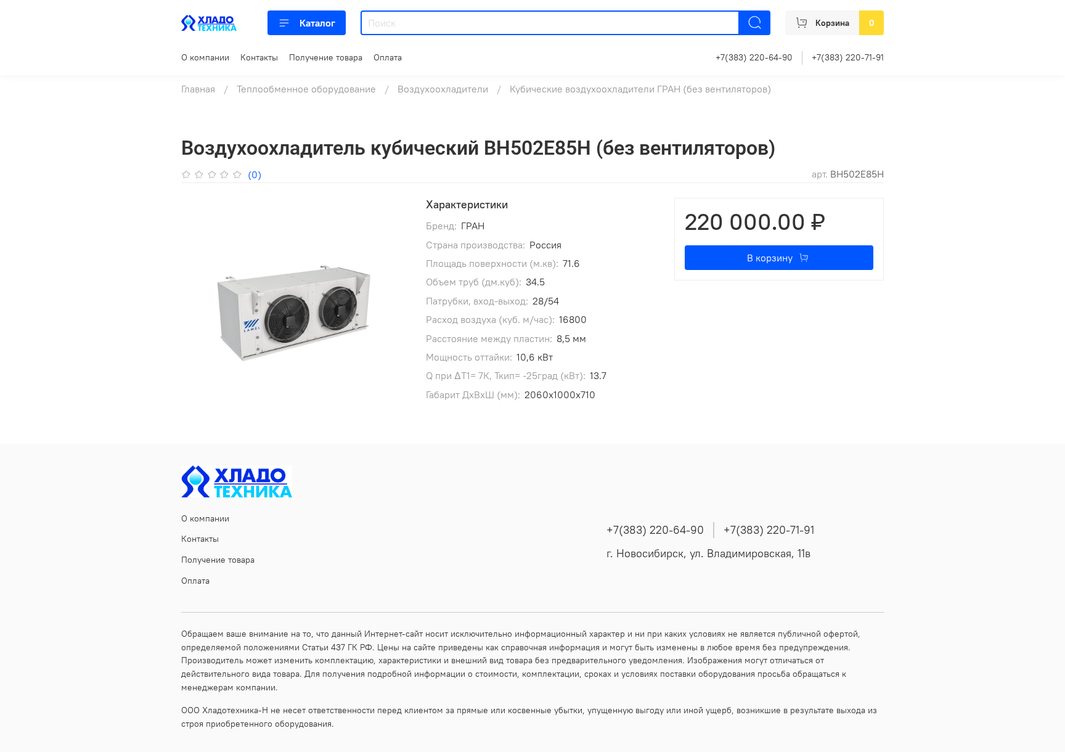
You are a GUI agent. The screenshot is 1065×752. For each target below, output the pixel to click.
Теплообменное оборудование (306, 89)
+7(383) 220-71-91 (848, 57)
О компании (205, 57)
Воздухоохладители (443, 89)
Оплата (387, 57)
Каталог (317, 23)
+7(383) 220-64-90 (754, 57)
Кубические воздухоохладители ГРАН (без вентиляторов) (640, 89)
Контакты (259, 57)
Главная (198, 89)
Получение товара (325, 57)
